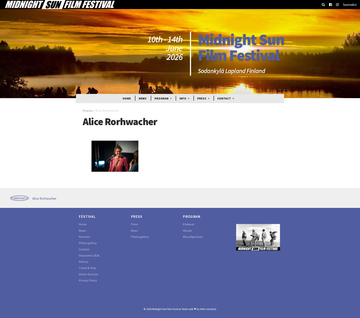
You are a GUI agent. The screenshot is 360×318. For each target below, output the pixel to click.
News (143, 98)
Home (127, 98)
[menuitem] (350, 4)
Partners (84, 237)
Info (183, 98)
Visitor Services (88, 274)
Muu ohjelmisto (193, 237)
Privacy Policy (88, 280)
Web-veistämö (208, 309)
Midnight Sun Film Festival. (166, 309)
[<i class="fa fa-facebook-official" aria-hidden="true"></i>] (330, 4)
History (83, 262)
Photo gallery (88, 243)
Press (202, 98)
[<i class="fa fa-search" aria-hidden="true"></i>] (323, 4)
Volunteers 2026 (89, 255)
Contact (224, 98)
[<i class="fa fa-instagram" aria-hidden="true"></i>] (337, 4)
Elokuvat (188, 224)
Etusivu (88, 110)
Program (161, 98)
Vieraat (187, 230)
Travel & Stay (87, 268)
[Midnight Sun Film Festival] (59, 4)
